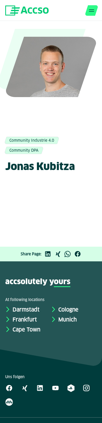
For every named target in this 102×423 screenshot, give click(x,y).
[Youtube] (55, 387)
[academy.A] (71, 387)
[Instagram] (86, 387)
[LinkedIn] (49, 254)
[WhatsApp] (69, 254)
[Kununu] (9, 401)
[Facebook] (79, 254)
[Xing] (59, 254)
